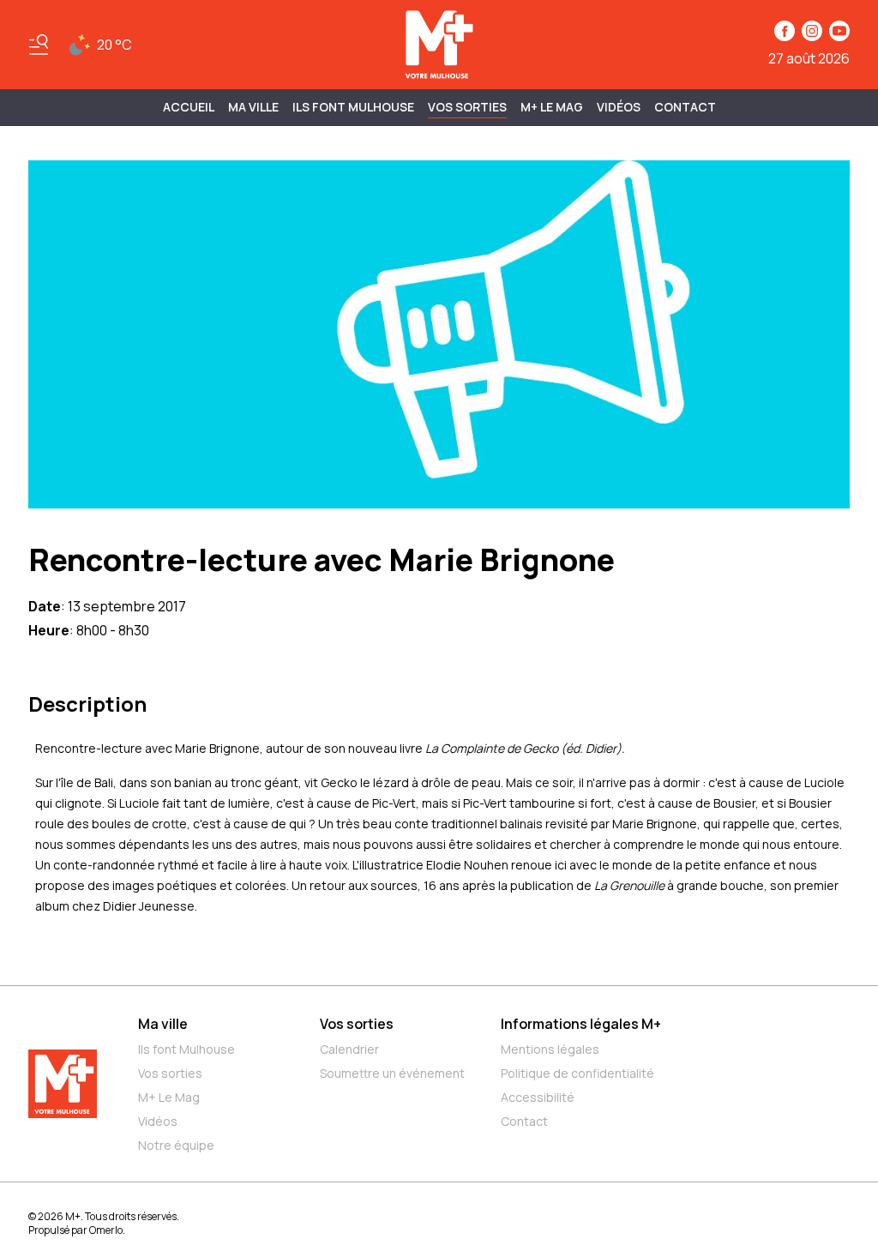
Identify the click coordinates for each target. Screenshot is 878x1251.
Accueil (188, 107)
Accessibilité (537, 1097)
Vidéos (618, 107)
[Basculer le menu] (38, 44)
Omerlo (106, 1230)
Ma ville (163, 1023)
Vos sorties (467, 107)
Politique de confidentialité (577, 1073)
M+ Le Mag (551, 107)
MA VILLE (253, 107)
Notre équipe (176, 1145)
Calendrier (349, 1049)
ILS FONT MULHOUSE (353, 107)
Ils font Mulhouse (186, 1049)
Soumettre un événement (392, 1073)
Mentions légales (550, 1049)
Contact (685, 107)
